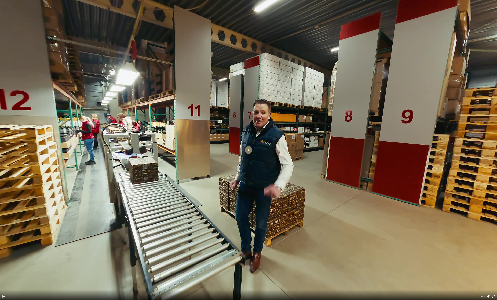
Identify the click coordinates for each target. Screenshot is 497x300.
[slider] (249, 292)
